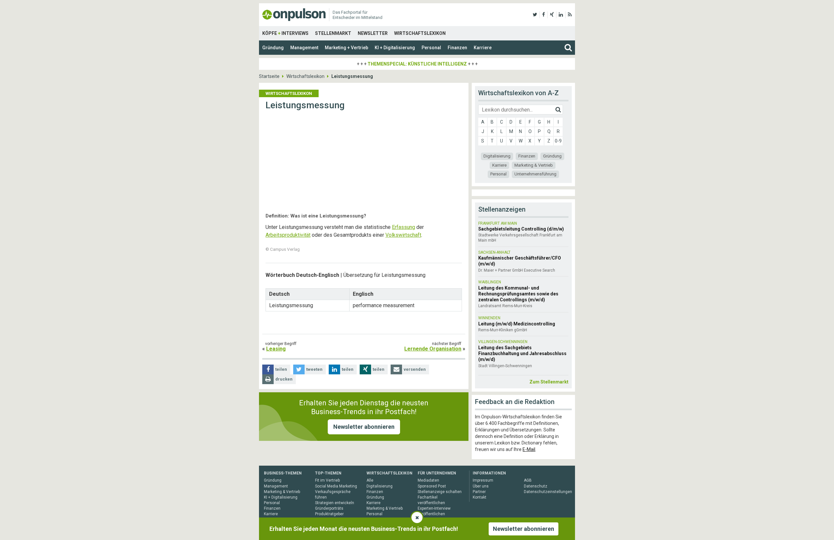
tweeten (314, 369)
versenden (415, 369)
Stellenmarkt (333, 33)
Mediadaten (428, 480)
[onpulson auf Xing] (552, 15)
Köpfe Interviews (285, 33)
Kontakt (479, 497)
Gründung (273, 47)
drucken (284, 379)
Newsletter (373, 33)
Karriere (483, 47)
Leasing (276, 349)
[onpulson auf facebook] (543, 15)
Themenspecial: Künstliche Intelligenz (417, 64)
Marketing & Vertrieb (533, 165)
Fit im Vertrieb (327, 480)
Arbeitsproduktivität (288, 235)
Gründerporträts (329, 508)
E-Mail (529, 449)
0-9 (558, 140)
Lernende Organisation (432, 349)
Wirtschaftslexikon (420, 33)
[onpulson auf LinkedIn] (561, 15)
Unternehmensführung (535, 174)
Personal (431, 47)
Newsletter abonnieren (364, 426)
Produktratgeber (329, 514)
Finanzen (457, 47)
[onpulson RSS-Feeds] (570, 15)
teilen (281, 369)
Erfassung (403, 227)
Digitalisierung (496, 156)
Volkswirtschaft (403, 235)
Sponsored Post (432, 486)
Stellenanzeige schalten (440, 491)
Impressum (483, 480)
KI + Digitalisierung (395, 47)
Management (304, 47)
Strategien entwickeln (334, 503)
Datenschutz (535, 486)
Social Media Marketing (336, 486)
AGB (528, 480)
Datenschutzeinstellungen (548, 491)
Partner (479, 491)
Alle (370, 480)
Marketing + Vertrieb (346, 47)
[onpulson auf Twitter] (535, 15)
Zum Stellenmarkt (548, 381)
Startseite (269, 76)
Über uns (481, 486)
